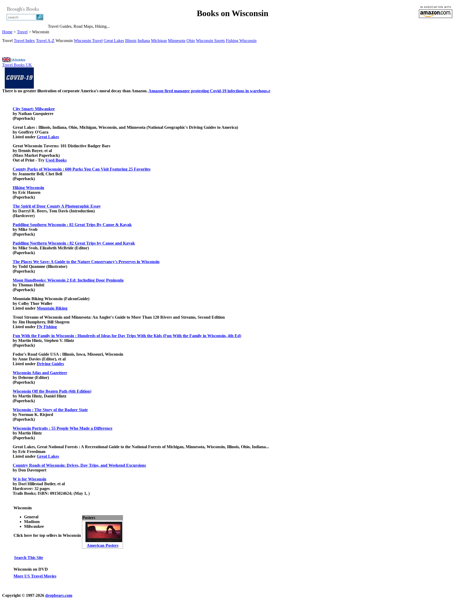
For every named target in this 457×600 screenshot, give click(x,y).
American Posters (102, 545)
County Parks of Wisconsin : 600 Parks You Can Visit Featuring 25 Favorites (81, 169)
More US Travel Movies (34, 576)
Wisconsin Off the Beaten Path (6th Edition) (52, 391)
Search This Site (28, 557)
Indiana (144, 40)
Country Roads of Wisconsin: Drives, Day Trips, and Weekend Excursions (79, 465)
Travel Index (24, 40)
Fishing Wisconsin (241, 40)
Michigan (159, 40)
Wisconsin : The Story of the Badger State (50, 409)
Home (7, 32)
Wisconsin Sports (210, 40)
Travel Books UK (17, 65)
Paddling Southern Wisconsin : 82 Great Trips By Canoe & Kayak (72, 224)
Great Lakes (114, 40)
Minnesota (176, 40)
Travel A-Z (45, 40)
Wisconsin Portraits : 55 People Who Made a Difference (62, 428)
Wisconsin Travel (88, 40)
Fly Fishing (47, 326)
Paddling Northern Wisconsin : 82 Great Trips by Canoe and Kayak (74, 243)
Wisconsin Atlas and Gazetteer (40, 372)
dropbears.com (58, 595)
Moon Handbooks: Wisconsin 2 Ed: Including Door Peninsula (68, 280)
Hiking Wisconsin (28, 187)
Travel (22, 32)
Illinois (130, 40)
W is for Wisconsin (29, 479)
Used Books (56, 160)
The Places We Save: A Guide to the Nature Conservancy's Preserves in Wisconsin (86, 261)
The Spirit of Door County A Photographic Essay (57, 206)
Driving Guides (50, 363)
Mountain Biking (52, 308)
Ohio (190, 40)
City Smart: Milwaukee (34, 109)
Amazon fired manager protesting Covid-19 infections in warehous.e (209, 91)
